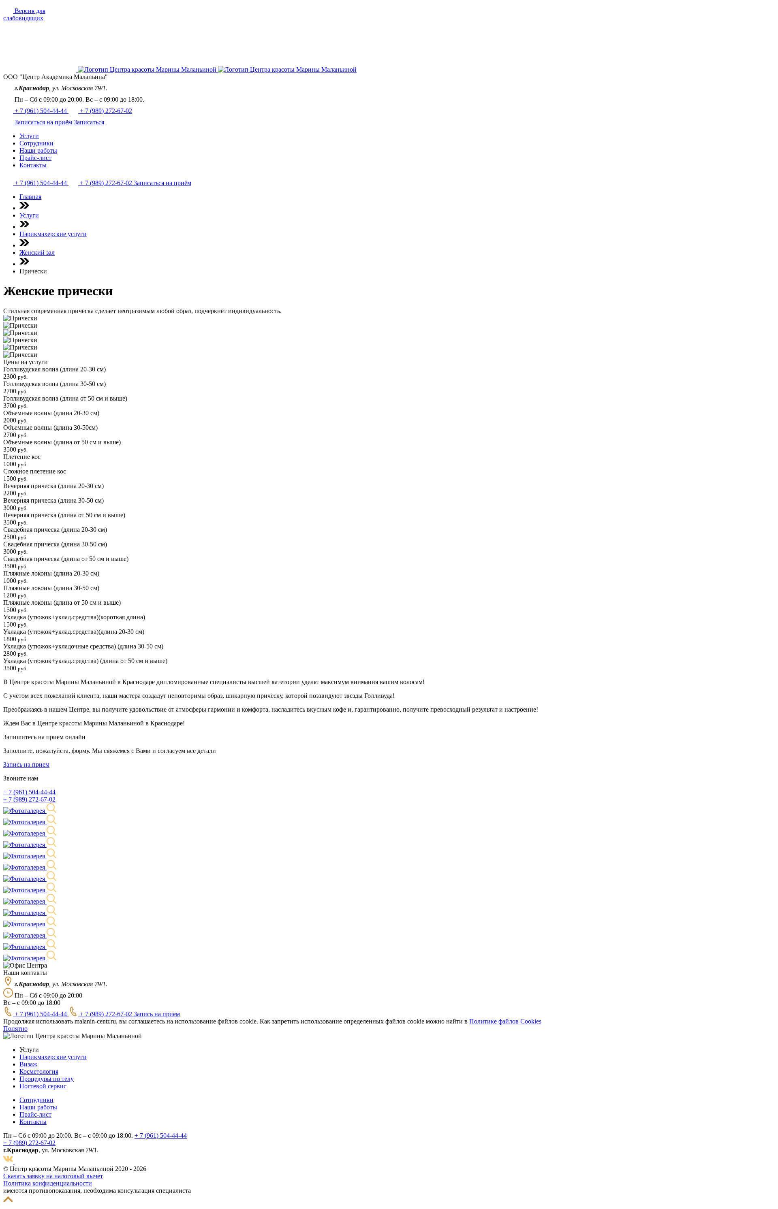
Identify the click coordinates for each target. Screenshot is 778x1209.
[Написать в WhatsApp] (19, 1161)
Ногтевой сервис (42, 1086)
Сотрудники (36, 1099)
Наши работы (38, 1107)
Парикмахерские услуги (53, 1056)
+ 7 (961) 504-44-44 (41, 110)
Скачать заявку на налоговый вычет (53, 1176)
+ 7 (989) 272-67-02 (106, 110)
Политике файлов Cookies (505, 1021)
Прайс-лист (35, 1114)
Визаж (28, 1064)
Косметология (38, 1071)
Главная (30, 196)
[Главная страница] (40, 69)
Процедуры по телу (46, 1078)
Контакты (33, 1121)
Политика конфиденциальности (47, 1183)
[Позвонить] (9, 122)
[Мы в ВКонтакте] (9, 1161)
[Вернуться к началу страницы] (8, 1201)
